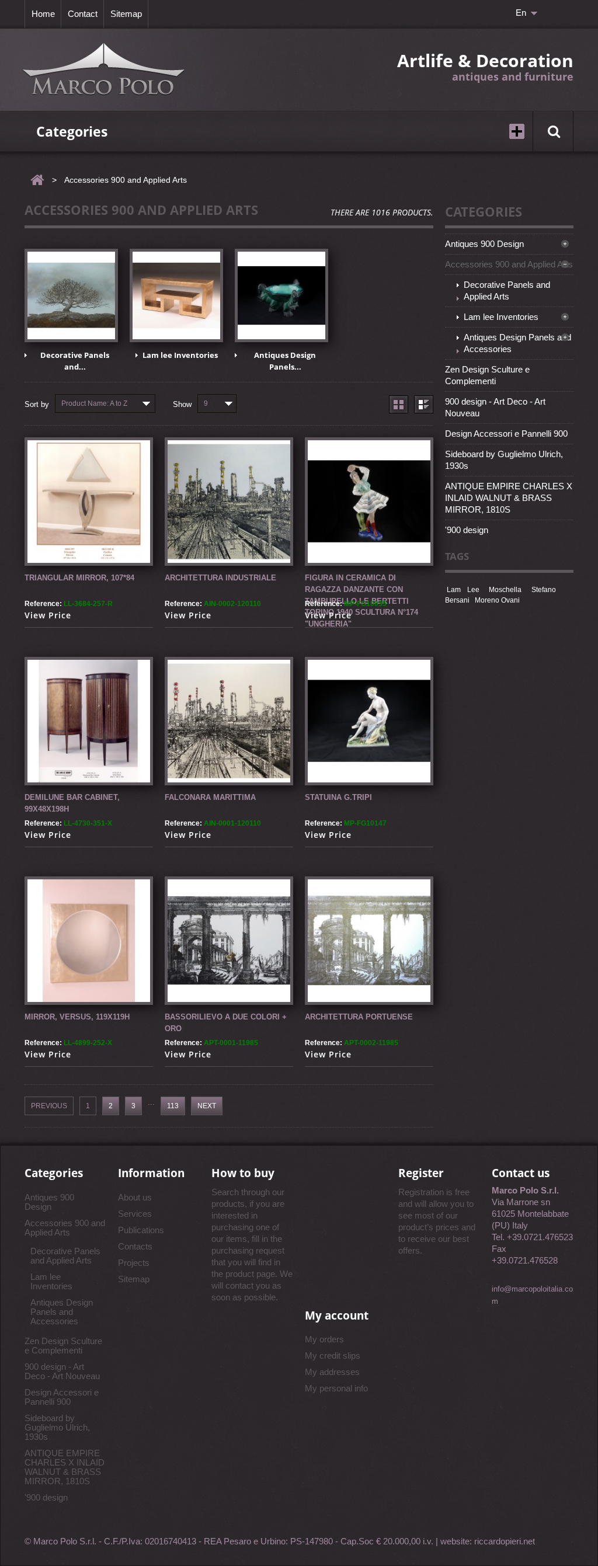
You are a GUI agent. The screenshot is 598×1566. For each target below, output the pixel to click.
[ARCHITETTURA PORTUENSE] (369, 940)
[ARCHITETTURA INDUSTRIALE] (229, 501)
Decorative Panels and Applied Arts (507, 290)
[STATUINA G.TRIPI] (369, 721)
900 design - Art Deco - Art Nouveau (495, 407)
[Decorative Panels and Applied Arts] (71, 295)
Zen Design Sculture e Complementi (487, 375)
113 (173, 1106)
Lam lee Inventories (180, 355)
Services (135, 1214)
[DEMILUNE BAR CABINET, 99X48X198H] (89, 721)
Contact (83, 14)
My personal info (336, 1388)
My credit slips (332, 1355)
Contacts (135, 1246)
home (43, 14)
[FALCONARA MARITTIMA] (229, 721)
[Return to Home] (37, 180)
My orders (324, 1339)
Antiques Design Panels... (285, 361)
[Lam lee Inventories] (176, 295)
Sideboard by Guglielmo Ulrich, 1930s (504, 460)
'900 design (466, 530)
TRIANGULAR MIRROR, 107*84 (79, 577)
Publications (141, 1230)
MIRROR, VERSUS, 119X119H (77, 1016)
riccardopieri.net (504, 1541)
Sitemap (126, 14)
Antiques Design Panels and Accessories (517, 343)
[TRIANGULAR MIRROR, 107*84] (89, 501)
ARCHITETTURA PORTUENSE (359, 1016)
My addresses (332, 1372)
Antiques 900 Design (484, 244)
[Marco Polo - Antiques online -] (104, 69)
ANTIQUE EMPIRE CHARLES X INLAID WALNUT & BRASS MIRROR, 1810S (508, 497)
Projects (134, 1263)
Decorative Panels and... (74, 361)
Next (206, 1106)
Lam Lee (463, 589)
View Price (48, 615)
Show (182, 404)
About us (135, 1197)
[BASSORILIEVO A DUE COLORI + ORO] (229, 940)
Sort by (37, 404)
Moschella (505, 589)
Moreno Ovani (497, 600)
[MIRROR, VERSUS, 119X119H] (89, 940)
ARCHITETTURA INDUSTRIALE (220, 577)
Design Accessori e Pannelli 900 (506, 434)
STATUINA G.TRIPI (338, 797)
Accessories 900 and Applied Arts (509, 264)
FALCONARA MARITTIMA (210, 797)
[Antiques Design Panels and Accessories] (281, 295)
